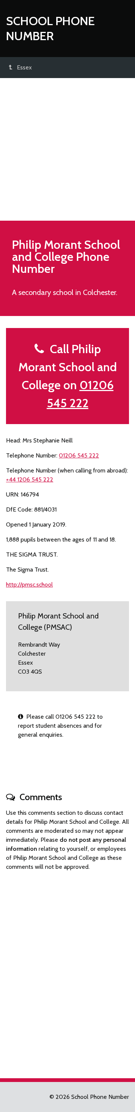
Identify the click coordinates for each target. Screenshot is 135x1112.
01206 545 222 (79, 455)
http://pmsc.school (29, 584)
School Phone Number (50, 28)
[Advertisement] (67, 149)
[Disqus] (67, 971)
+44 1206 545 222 (29, 479)
